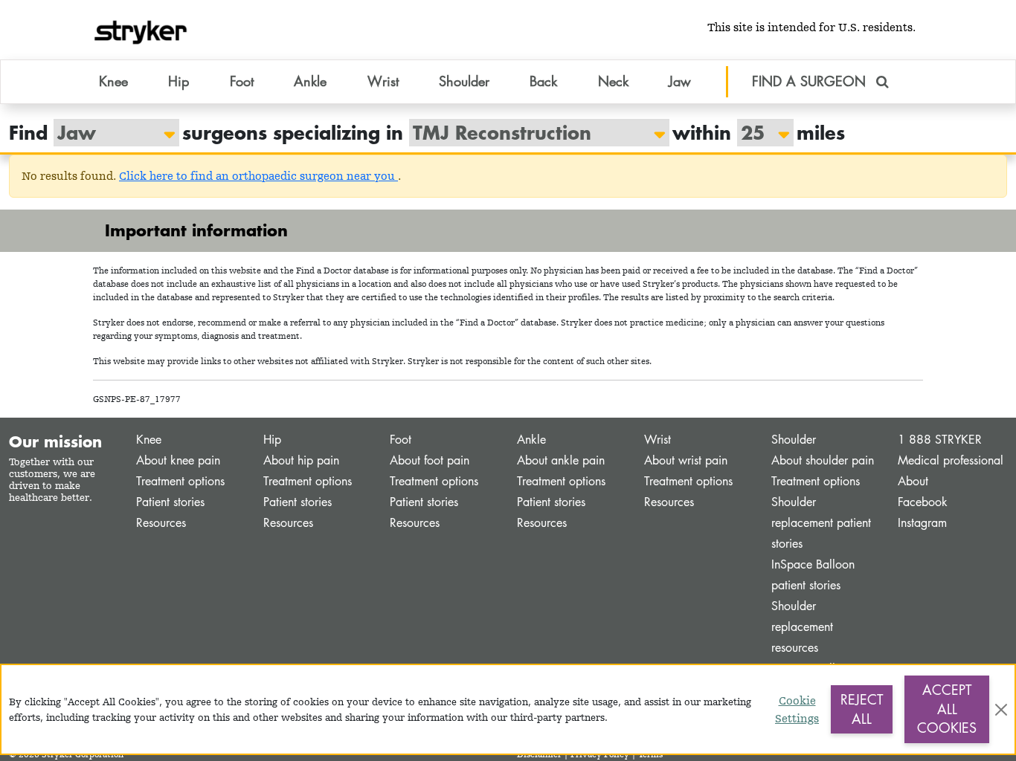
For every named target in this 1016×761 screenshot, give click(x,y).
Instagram (922, 523)
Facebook (923, 502)
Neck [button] (613, 81)
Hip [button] (178, 81)
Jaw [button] (680, 81)
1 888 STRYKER (940, 439)
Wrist (657, 439)
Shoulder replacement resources (802, 626)
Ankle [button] (310, 81)
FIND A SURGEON (811, 81)
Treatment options (180, 481)
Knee (148, 439)
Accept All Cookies (947, 708)
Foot (400, 439)
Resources (161, 523)
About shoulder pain (822, 460)
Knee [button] (113, 81)
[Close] (1001, 710)
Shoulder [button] (464, 81)
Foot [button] (242, 81)
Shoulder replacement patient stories (821, 522)
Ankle (531, 439)
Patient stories (170, 502)
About (913, 481)
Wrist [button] (383, 81)
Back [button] (543, 81)
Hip (272, 439)
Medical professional (950, 460)
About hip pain (301, 460)
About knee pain (178, 460)
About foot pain (429, 460)
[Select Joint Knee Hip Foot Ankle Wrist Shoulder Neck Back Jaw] (109, 132)
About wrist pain (685, 460)
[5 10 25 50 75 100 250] (758, 132)
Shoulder (793, 439)
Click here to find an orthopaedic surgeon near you (258, 176)
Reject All (861, 709)
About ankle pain (561, 460)
